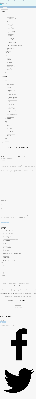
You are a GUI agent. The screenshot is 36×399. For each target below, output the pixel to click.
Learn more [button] (6, 3)
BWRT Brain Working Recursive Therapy (9, 230)
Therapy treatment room (10, 48)
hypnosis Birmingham (29, 289)
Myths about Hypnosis (11, 38)
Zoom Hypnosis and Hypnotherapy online (9, 260)
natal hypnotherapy (5, 293)
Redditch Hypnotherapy (10, 68)
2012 (4, 279)
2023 (4, 263)
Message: (2, 212)
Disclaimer (15, 307)
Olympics (4, 243)
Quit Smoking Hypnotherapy (7, 247)
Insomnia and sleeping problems (12, 46)
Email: (2, 208)
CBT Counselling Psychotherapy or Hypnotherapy (14, 45)
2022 (4, 265)
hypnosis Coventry (34, 289)
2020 (4, 268)
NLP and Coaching (9, 59)
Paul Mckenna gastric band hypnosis (8, 244)
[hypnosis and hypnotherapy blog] (17, 285)
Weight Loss (10, 25)
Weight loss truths (9, 69)
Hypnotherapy (9, 21)
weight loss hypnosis (6, 256)
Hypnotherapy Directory (22, 296)
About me (6, 14)
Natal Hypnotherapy (11, 39)
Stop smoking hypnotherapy (7, 251)
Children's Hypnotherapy (10, 49)
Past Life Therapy (11, 36)
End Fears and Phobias (11, 24)
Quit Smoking (9, 19)
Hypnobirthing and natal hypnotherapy (9, 233)
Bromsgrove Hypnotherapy (11, 66)
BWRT (9, 44)
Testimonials (8, 58)
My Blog (6, 55)
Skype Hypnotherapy (8, 51)
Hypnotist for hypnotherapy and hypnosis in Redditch (16, 311)
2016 (4, 273)
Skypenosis (12, 297)
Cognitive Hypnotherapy (18, 293)
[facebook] (19, 362)
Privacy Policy (16, 217)
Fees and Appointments (10, 17)
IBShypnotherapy (11, 34)
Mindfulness (10, 35)
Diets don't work (9, 62)
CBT (9, 297)
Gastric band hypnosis (11, 41)
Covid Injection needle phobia (26, 297)
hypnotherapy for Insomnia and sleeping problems (10, 239)
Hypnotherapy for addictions (12, 29)
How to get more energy (12, 42)
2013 (4, 277)
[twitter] (19, 397)
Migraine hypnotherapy (12, 31)
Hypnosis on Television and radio (8, 234)
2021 (4, 266)
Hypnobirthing (14, 293)
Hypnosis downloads (16, 297)
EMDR (34, 293)
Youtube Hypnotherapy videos (7, 258)
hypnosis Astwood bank (19, 290)
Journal (6, 70)
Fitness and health (5, 232)
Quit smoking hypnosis (6, 246)
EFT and (32, 293)
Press (7, 56)
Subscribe (2, 322)
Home (6, 12)
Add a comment (3, 227)
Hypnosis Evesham (24, 290)
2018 (4, 270)
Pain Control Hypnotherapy (12, 32)
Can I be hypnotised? (10, 128)
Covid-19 (22, 297)
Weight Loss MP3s (13, 27)
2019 (4, 269)
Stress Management (11, 22)
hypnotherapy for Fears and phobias (8, 237)
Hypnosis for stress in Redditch (13, 290)
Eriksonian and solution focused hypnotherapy (26, 293)
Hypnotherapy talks (10, 65)
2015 (4, 275)
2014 (4, 276)
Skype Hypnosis (5, 249)
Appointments (7, 15)
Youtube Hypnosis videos (6, 257)
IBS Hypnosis (17, 296)
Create (24, 326)
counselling (8, 297)
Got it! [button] (1, 4)
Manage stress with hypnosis (7, 240)
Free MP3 (6, 53)
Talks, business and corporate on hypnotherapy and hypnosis (12, 253)
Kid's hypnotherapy (7, 296)
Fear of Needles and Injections (11, 18)
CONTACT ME (7, 52)
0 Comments (3, 160)
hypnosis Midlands (18, 289)
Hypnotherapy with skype (28, 296)
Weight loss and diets (6, 254)
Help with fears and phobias (11, 63)
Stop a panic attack (11, 28)
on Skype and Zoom (24, 311)
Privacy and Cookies (19, 307)
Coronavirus (19, 297)
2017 (4, 272)
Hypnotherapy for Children (7, 236)
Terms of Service (21, 217)
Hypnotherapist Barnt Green (23, 289)
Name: (2, 204)
